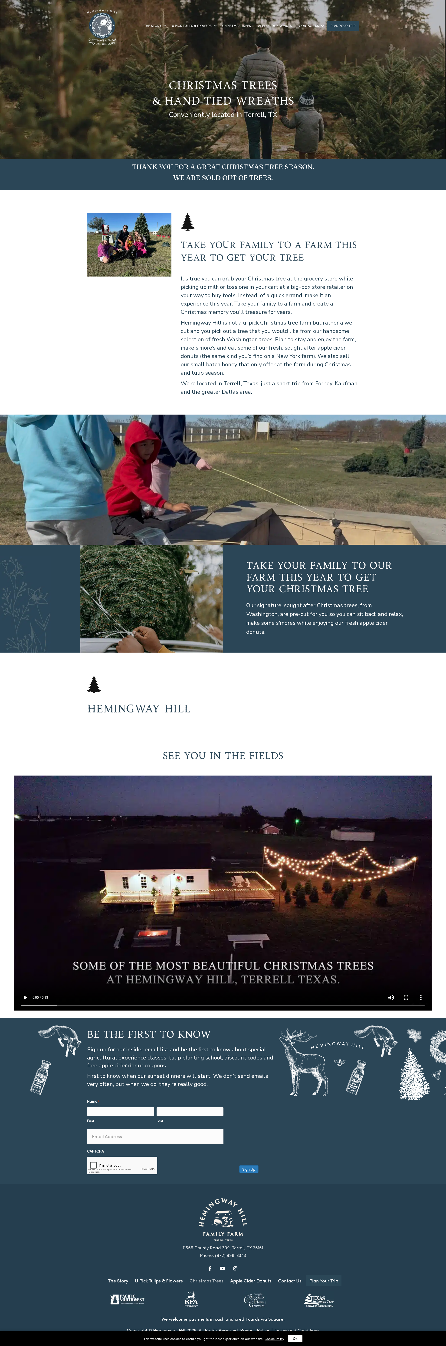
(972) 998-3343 (230, 1256)
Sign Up (249, 1169)
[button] (164, 26)
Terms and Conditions (297, 1330)
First (90, 1120)
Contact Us (309, 25)
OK (295, 1338)
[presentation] (122, 1166)
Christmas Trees (236, 25)
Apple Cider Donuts (275, 25)
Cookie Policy (274, 1338)
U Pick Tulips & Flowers (192, 25)
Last (160, 1120)
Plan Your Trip (343, 25)
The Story (152, 25)
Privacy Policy (254, 1330)
